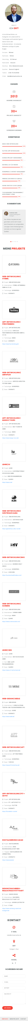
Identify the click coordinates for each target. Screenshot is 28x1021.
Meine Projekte (14, 1019)
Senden (8, 1010)
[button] (11, 244)
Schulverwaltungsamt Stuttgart (14, 217)
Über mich (5, 1019)
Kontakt (23, 1019)
